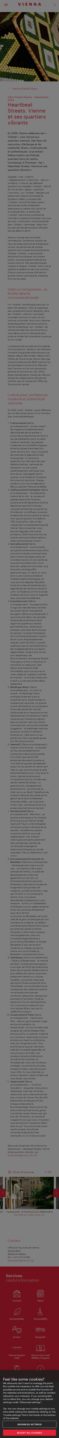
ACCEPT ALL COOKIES (29, 1432)
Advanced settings (29, 1424)
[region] (29, 1404)
